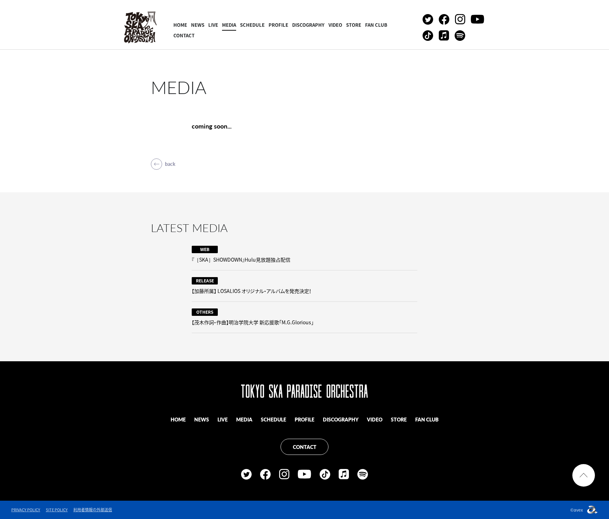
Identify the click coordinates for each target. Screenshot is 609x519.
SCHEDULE (252, 24)
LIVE (213, 24)
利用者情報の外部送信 (92, 510)
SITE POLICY (57, 510)
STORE (353, 24)
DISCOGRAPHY (308, 24)
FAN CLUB (376, 24)
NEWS (197, 24)
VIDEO (335, 24)
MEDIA (229, 24)
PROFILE (278, 24)
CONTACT (184, 35)
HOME (180, 24)
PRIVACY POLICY (25, 510)
